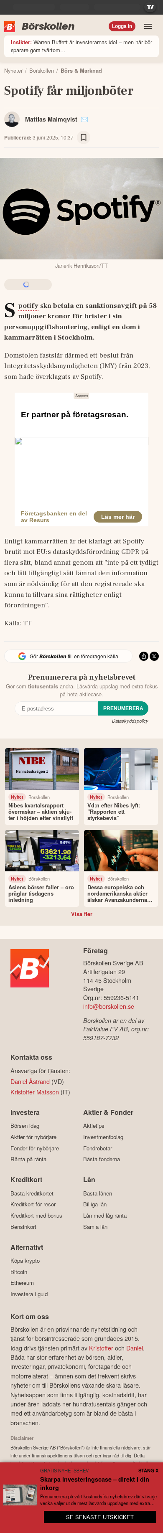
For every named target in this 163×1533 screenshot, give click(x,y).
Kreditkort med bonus (36, 1215)
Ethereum (22, 1283)
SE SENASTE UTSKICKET (100, 1517)
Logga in (122, 26)
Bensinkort (23, 1227)
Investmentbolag (103, 1137)
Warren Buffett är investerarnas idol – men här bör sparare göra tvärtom (81, 46)
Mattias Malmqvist (51, 119)
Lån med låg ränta (105, 1215)
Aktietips (93, 1125)
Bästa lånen (97, 1193)
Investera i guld (29, 1294)
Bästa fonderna (101, 1159)
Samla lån (95, 1227)
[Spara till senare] (83, 137)
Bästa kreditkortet (31, 1193)
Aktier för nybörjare (33, 1137)
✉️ (84, 119)
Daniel (134, 1347)
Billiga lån (95, 1204)
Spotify (28, 306)
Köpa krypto (25, 1260)
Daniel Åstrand (30, 1081)
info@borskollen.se (108, 1006)
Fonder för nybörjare (34, 1148)
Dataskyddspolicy (130, 720)
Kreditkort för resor (33, 1204)
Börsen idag (24, 1125)
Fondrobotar (97, 1148)
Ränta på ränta (28, 1159)
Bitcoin (18, 1272)
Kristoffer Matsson (34, 1091)
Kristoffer (101, 1347)
